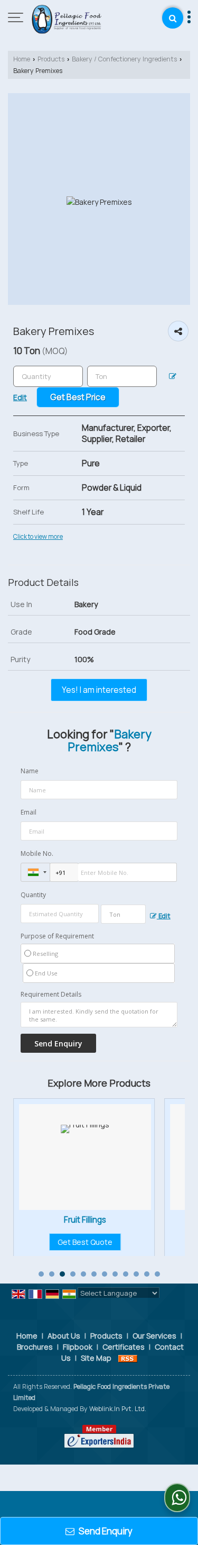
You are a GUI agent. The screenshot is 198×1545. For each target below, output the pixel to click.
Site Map (96, 1358)
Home (21, 59)
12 (157, 1274)
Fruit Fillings (46, 1219)
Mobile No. (37, 853)
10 (136, 1274)
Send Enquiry (105, 1531)
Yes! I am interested (99, 689)
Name (30, 770)
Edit (164, 915)
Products (50, 59)
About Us (64, 1336)
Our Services (154, 1336)
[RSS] (127, 1358)
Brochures (35, 1347)
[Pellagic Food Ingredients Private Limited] (66, 18)
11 (146, 1274)
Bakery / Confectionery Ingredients (124, 59)
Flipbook (77, 1347)
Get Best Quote (45, 1242)
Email (28, 812)
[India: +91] (35, 872)
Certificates (123, 1347)
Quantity (33, 894)
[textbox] (122, 376)
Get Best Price (78, 397)
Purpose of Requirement (57, 936)
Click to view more (38, 536)
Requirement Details (51, 994)
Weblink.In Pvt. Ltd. (117, 1408)
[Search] (172, 18)
